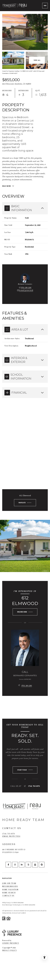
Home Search (9, 893)
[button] (25, 769)
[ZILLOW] (35, 864)
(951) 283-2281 (26, 287)
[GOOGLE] (41, 864)
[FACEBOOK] (8, 864)
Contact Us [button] (8, 896)
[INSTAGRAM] (15, 864)
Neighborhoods (10, 886)
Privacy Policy (9, 950)
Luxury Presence (10, 943)
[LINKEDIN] (21, 864)
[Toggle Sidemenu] (45, 5)
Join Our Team (9, 883)
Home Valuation (10, 890)
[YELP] (28, 864)
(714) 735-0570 (34, 786)
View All (37, 60)
